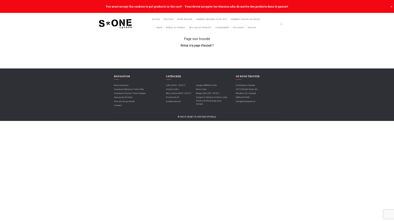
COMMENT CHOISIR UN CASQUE (245, 19)
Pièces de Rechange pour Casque (209, 102)
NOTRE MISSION (184, 19)
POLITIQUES (238, 27)
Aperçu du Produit (123, 97)
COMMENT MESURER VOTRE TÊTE (211, 19)
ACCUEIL (156, 19)
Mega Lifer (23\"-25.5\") (207, 93)
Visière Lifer (172, 89)
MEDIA (159, 27)
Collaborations (173, 101)
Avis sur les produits (124, 101)
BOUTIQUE (168, 19)
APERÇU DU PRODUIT (175, 27)
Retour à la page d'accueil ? (197, 45)
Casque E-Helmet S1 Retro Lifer (211, 97)
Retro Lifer (201, 89)
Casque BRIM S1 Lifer (206, 85)
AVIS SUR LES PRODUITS (200, 27)
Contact (118, 105)
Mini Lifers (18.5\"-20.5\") (178, 93)
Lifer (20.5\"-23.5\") (175, 85)
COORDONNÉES (222, 27)
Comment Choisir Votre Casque (130, 93)
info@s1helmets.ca (245, 101)
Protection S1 (172, 97)
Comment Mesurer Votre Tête (129, 89)
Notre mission (121, 85)
